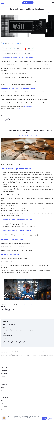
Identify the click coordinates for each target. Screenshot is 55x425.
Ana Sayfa (7, 12)
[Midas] (2, 3)
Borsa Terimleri (4, 373)
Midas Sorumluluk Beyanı (27, 106)
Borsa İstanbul (4, 384)
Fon (2, 391)
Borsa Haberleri (25, 12)
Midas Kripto (4, 394)
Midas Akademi (4, 370)
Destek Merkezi (4, 364)
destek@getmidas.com (8, 335)
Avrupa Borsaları (4, 397)
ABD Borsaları (4, 387)
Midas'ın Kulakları (4, 367)
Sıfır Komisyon (4, 406)
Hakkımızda (3, 362)
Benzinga (18, 108)
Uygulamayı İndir (28, 2)
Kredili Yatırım (4, 409)
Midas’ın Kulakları (16, 12)
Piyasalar (3, 376)
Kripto (2, 379)
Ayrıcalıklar (3, 382)
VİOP (2, 400)
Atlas (2, 403)
